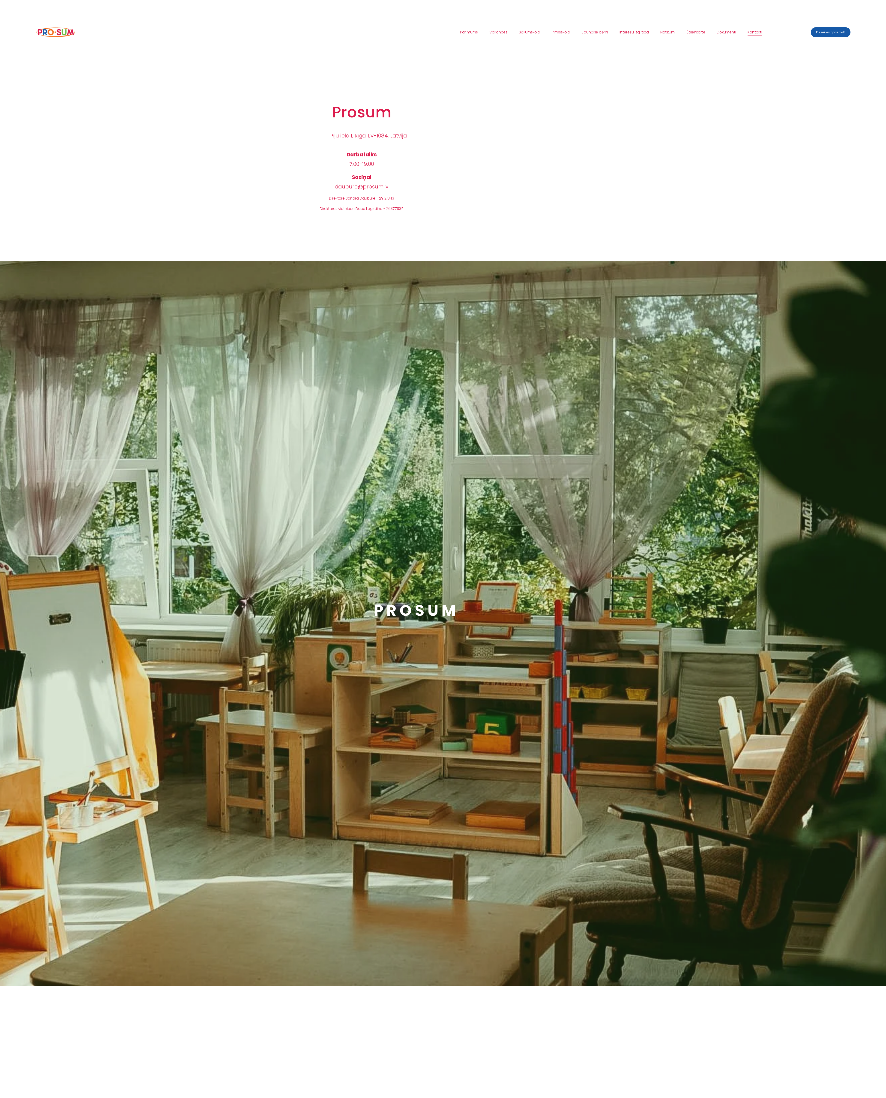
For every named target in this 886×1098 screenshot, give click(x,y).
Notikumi (667, 32)
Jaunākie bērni (595, 32)
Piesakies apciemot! (830, 32)
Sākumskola (529, 32)
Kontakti (755, 32)
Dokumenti (726, 32)
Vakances (498, 32)
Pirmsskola (561, 32)
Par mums (469, 32)
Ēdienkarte (696, 32)
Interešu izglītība (634, 32)
